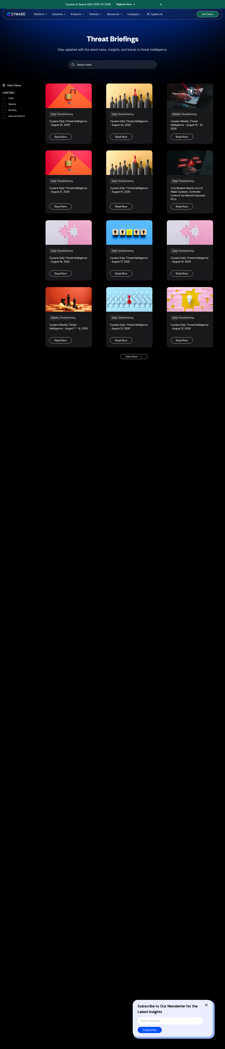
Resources (113, 14)
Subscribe (150, 1030)
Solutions (57, 14)
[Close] (206, 1005)
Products (76, 14)
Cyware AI (157, 14)
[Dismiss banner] (161, 4)
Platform (39, 14)
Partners (94, 14)
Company (133, 14)
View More (132, 356)
